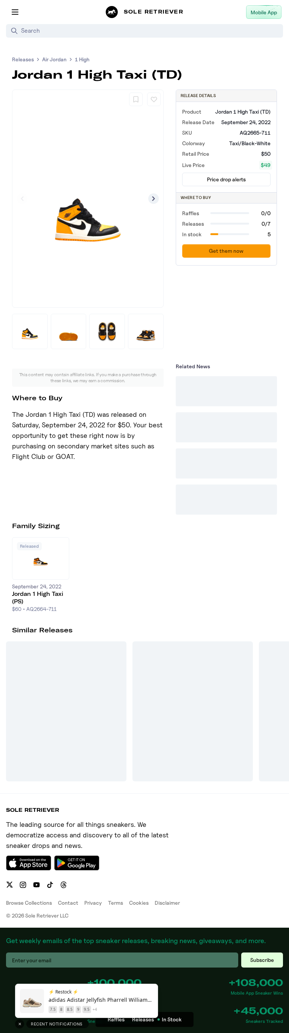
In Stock (172, 1019)
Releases (23, 59)
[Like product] (154, 99)
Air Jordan (54, 59)
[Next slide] (153, 198)
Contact (68, 902)
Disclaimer (167, 902)
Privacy (93, 902)
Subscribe (262, 960)
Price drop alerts (226, 179)
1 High (82, 59)
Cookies (139, 902)
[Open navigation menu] (15, 12)
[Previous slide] (22, 198)
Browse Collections (29, 902)
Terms (115, 902)
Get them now (226, 251)
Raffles (116, 1019)
